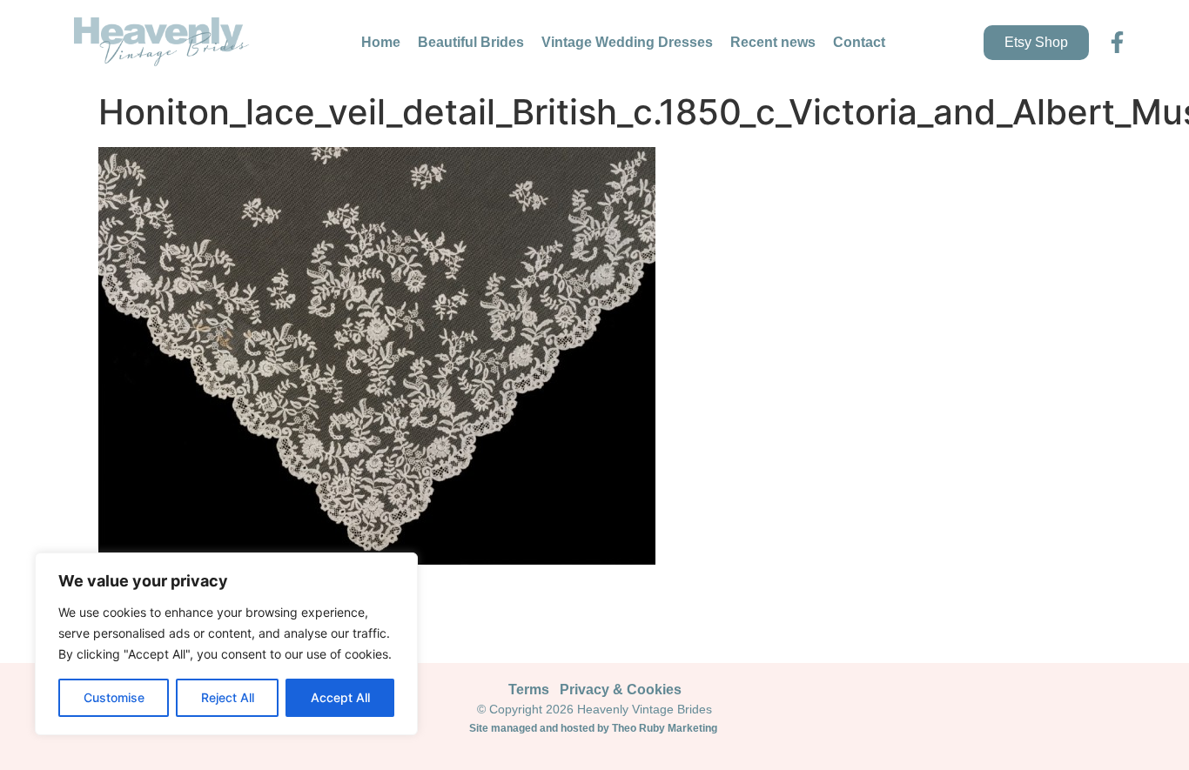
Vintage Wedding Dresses (627, 42)
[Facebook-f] (1117, 42)
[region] (226, 643)
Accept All (340, 697)
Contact (859, 42)
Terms (528, 689)
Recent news (773, 42)
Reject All (227, 697)
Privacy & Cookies (621, 689)
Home (380, 42)
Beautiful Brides (471, 42)
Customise (114, 697)
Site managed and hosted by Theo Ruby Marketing (594, 728)
